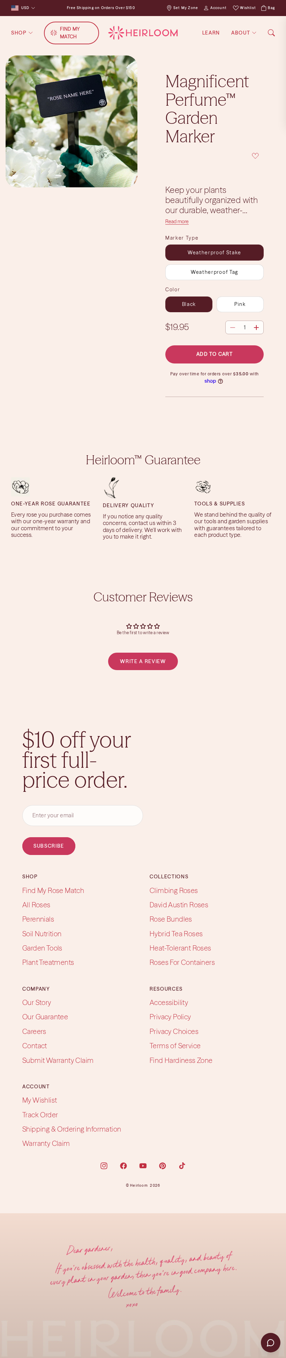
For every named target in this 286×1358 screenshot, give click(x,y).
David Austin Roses (179, 904)
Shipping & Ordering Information (71, 1129)
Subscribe (48, 846)
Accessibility (169, 1002)
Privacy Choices (174, 1031)
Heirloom (139, 1185)
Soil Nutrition (42, 933)
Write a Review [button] (143, 661)
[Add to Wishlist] (214, 156)
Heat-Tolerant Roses (180, 948)
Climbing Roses (174, 890)
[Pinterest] (162, 1166)
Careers (34, 1031)
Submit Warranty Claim (57, 1060)
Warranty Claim (46, 1143)
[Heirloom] (143, 33)
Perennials (38, 919)
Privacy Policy (170, 1017)
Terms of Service (175, 1045)
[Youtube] (143, 1166)
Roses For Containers (182, 962)
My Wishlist (39, 1100)
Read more (177, 221)
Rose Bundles (171, 919)
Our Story (36, 1002)
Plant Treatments (48, 962)
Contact (34, 1045)
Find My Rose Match (53, 890)
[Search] (271, 32)
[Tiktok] (182, 1166)
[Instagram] (104, 1166)
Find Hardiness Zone (181, 1060)
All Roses (36, 904)
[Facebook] (123, 1166)
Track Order (40, 1114)
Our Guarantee (45, 1017)
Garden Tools (42, 948)
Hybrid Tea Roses (176, 933)
